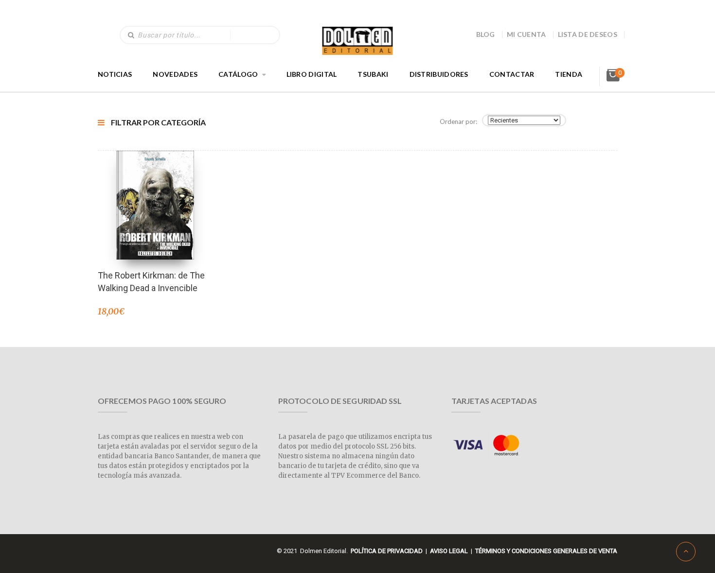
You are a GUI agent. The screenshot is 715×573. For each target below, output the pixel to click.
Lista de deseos (588, 34)
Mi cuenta (526, 34)
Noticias (115, 74)
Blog (485, 34)
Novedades (175, 74)
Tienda (568, 74)
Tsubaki (373, 74)
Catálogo (238, 74)
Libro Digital (311, 74)
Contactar (512, 74)
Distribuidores (439, 74)
